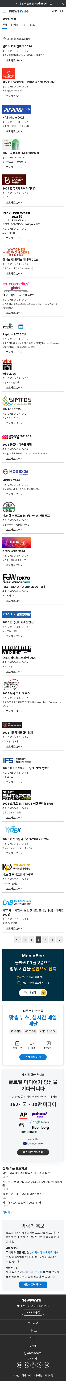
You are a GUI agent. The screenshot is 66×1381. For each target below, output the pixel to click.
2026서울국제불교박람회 (17, 732)
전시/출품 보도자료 (14, 1168)
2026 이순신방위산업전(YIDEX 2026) (25, 839)
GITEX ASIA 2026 (13, 551)
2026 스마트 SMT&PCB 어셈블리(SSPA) (27, 803)
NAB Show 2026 (13, 117)
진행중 (14, 25)
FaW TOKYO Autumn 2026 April (23, 587)
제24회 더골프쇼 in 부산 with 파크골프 (26, 516)
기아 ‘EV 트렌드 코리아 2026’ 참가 (21, 1202)
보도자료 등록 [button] (33, 1312)
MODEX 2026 (11, 480)
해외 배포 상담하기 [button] (33, 1152)
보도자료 (33, 1323)
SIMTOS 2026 (11, 409)
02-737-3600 (34, 1353)
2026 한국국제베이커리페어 (19, 188)
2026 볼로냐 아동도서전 (17, 444)
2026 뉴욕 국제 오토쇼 (16, 693)
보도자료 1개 (13, 131)
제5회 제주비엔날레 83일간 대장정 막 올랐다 (27, 1173)
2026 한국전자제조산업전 (18, 622)
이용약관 (37, 1375)
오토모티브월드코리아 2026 (19, 658)
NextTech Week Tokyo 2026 (21, 224)
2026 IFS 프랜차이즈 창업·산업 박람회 (26, 768)
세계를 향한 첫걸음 (33, 1075)
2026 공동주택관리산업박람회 (20, 153)
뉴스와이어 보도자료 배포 (44, 1252)
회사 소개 (26, 1375)
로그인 (16, 1375)
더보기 (7, 1212)
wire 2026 (9, 373)
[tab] (33, 1323)
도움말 (33, 1346)
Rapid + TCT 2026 (14, 334)
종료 (32, 25)
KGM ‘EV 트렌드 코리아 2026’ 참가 (22, 1194)
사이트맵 (49, 1375)
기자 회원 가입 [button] (33, 1057)
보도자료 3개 (13, 60)
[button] (33, 992)
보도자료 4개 (13, 711)
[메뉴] (4, 11)
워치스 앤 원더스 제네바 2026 (20, 259)
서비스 (33, 1330)
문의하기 (32, 1358)
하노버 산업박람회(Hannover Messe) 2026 (29, 82)
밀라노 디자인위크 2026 (17, 46)
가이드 (33, 1338)
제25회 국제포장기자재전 (17, 875)
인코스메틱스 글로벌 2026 (18, 295)
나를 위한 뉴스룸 (33, 1011)
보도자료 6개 (13, 96)
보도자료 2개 (13, 494)
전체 (4, 25)
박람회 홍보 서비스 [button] (33, 1284)
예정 (24, 25)
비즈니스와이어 (34, 1272)
